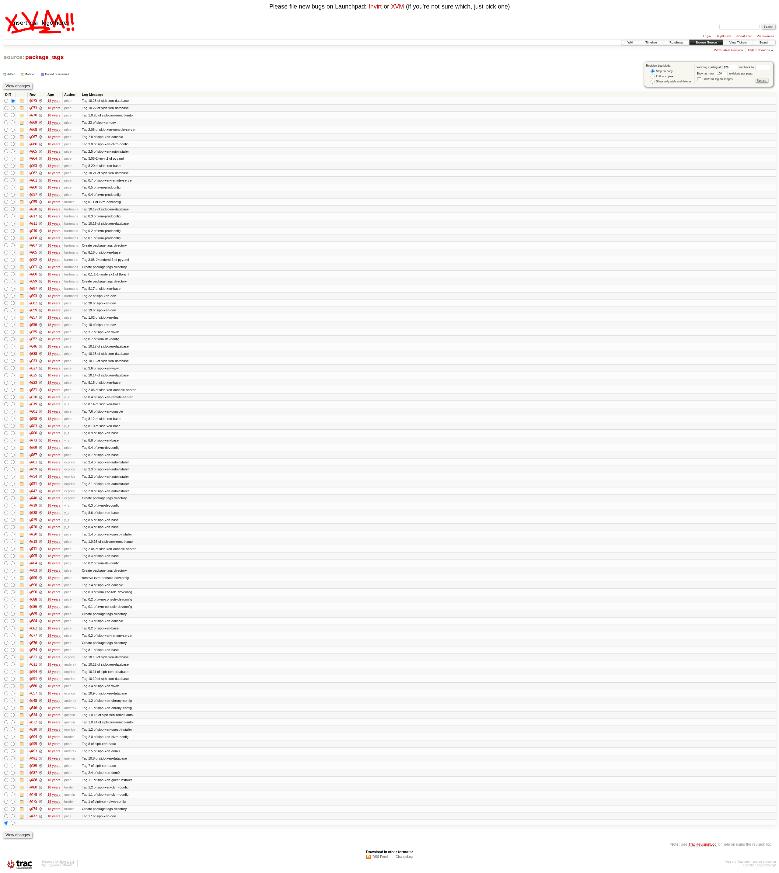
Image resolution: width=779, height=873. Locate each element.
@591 (33, 679)
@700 (33, 578)
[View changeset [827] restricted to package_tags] (40, 368)
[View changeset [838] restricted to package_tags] (40, 354)
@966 (33, 144)
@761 (33, 462)
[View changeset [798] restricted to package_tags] (40, 419)
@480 (33, 787)
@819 (33, 404)
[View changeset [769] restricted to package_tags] (40, 447)
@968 (33, 129)
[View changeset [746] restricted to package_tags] (40, 498)
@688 (33, 599)
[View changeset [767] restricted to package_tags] (40, 455)
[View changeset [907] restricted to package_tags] (40, 245)
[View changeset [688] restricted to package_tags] (40, 599)
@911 (33, 223)
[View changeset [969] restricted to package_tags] (40, 122)
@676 (33, 643)
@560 (33, 686)
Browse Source (706, 42)
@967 (33, 137)
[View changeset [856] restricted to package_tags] (40, 325)
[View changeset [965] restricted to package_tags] (40, 151)
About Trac (744, 36)
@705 (33, 556)
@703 (33, 570)
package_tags (44, 57)
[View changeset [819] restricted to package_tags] (40, 404)
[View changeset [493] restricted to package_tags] (40, 751)
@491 (33, 758)
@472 (33, 816)
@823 (33, 382)
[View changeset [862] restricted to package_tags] (40, 303)
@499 (33, 744)
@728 (33, 527)
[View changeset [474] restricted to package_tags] (40, 809)
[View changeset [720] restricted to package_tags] (40, 534)
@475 (33, 801)
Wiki (630, 42)
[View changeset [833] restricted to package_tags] (40, 361)
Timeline (651, 42)
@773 (33, 440)
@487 (33, 773)
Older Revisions (759, 50)
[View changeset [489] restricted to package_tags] (40, 766)
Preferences (765, 36)
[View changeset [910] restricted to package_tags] (40, 231)
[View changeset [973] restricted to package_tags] (40, 108)
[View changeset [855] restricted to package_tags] (40, 332)
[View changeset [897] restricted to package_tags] (40, 288)
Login (707, 36)
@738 (33, 513)
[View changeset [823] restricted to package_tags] (40, 382)
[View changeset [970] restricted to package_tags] (40, 115)
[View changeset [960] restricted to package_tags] (40, 187)
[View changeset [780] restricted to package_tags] (40, 433)
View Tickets (738, 42)
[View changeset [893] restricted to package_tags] (40, 296)
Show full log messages (717, 79)
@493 (33, 751)
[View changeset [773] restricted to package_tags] (40, 440)
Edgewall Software (60, 865)
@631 (33, 657)
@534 (33, 715)
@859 (33, 310)
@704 (33, 563)
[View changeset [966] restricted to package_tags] (40, 144)
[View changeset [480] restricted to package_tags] (40, 787)
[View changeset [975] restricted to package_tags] (40, 101)
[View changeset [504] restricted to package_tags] (40, 737)
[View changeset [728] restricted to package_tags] (40, 527)
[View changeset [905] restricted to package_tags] (40, 252)
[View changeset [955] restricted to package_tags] (40, 202)
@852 (33, 339)
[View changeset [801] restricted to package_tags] (40, 411)
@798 (33, 419)
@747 (33, 491)
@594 (33, 672)
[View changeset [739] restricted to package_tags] (40, 505)
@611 (33, 664)
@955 (33, 202)
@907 (33, 245)
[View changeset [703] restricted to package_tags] (40, 570)
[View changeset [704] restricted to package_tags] (40, 563)
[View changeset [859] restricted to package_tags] (40, 310)
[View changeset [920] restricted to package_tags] (40, 209)
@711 (33, 549)
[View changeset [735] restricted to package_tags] (40, 520)
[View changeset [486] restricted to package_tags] (40, 780)
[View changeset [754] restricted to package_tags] (40, 476)
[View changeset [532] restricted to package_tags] (40, 722)
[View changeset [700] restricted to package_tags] (40, 578)
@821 (33, 390)
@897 (33, 288)
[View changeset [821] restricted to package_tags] (40, 390)
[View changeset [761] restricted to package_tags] (40, 462)
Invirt (375, 6)
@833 (33, 361)
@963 (33, 166)
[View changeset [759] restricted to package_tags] (40, 469)
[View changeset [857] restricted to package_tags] (40, 317)
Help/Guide (724, 36)
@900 (33, 274)
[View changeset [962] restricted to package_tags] (40, 173)
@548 (33, 700)
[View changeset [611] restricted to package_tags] (40, 664)
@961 (33, 180)
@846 (33, 346)
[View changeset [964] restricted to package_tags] (40, 158)
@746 (33, 498)
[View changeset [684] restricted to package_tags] (40, 621)
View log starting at (709, 67)
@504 (33, 737)
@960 (33, 187)
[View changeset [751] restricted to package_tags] (40, 484)
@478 (33, 794)
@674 (33, 650)
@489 (33, 766)
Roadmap (676, 42)
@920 (33, 209)
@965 (33, 151)
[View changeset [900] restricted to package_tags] (40, 274)
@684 (33, 621)
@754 (33, 476)
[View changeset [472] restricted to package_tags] (40, 816)
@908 (33, 238)
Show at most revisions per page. (725, 73)
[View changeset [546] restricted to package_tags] (40, 708)
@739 (33, 505)
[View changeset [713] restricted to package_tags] (40, 541)
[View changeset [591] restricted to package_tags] (40, 679)
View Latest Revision (728, 50)
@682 (33, 628)
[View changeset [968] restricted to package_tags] (40, 129)
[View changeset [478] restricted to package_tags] (40, 794)
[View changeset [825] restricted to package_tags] (40, 375)
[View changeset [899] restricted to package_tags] (40, 281)
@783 (33, 426)
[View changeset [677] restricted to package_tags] (40, 635)
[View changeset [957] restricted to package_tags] (40, 194)
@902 (33, 260)
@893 (33, 296)
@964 (33, 158)
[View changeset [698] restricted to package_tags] (40, 585)
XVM (397, 6)
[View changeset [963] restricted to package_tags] (40, 166)
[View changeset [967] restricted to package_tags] (40, 137)
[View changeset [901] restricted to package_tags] (40, 267)
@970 (33, 115)
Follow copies (664, 76)
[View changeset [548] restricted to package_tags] (40, 700)
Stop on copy (664, 71)
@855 (33, 332)
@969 (33, 122)
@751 (33, 484)
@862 (33, 303)
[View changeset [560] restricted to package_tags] (40, 686)
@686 (33, 607)
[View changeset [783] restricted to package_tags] (40, 426)
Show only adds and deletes (673, 81)
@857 (33, 317)
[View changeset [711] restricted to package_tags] (40, 549)
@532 (33, 722)
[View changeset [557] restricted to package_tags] (40, 693)
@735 (33, 520)
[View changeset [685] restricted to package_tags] (40, 614)
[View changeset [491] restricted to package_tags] (40, 758)
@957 (33, 194)
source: (14, 57)
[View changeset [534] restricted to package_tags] (40, 715)
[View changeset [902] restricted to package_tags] (40, 260)
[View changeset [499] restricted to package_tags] (40, 744)
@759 (33, 469)
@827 (33, 368)
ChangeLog (404, 856)
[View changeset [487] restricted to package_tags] (40, 773)
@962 (33, 173)
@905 (33, 252)
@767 (33, 455)
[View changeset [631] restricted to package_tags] (40, 657)
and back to (747, 67)
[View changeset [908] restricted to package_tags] (40, 238)
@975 (33, 101)
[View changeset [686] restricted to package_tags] (40, 607)
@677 (33, 635)
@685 (33, 614)
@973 (33, 108)
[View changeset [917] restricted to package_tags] (40, 216)
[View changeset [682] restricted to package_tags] (40, 628)
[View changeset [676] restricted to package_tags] (40, 643)
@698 (33, 585)
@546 (33, 708)
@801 (33, 411)
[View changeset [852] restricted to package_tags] (40, 339)
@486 (33, 780)
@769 (33, 447)
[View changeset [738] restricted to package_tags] (40, 513)
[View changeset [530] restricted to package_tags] (40, 729)
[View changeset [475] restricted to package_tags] (40, 801)
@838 (33, 354)
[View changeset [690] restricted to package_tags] (40, 592)
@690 (33, 592)
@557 (33, 693)
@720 (33, 534)
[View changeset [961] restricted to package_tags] (40, 180)
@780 (33, 433)
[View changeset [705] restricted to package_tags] (40, 556)
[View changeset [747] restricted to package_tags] (40, 491)
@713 (33, 541)
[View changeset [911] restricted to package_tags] (40, 223)
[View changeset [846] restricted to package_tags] (40, 346)
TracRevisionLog (702, 844)
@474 (33, 809)
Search (764, 42)
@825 (33, 375)
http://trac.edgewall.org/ (759, 865)
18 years (54, 100)
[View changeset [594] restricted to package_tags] (40, 672)
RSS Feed (380, 856)
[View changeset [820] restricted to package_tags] (40, 397)
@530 (33, 729)
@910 (33, 231)
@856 (33, 325)
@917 (33, 216)
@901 (33, 267)
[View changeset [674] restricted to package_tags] (40, 650)
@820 (33, 397)
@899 (33, 281)
